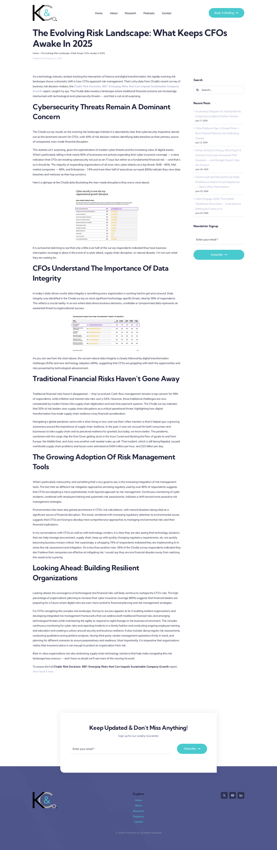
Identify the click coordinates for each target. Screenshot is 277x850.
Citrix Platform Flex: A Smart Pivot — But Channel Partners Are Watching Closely (217, 133)
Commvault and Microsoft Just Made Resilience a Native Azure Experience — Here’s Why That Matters (217, 181)
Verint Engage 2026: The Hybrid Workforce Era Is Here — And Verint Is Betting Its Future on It (218, 203)
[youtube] (232, 795)
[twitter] (224, 795)
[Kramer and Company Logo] (45, 6)
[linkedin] (241, 795)
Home (36, 53)
